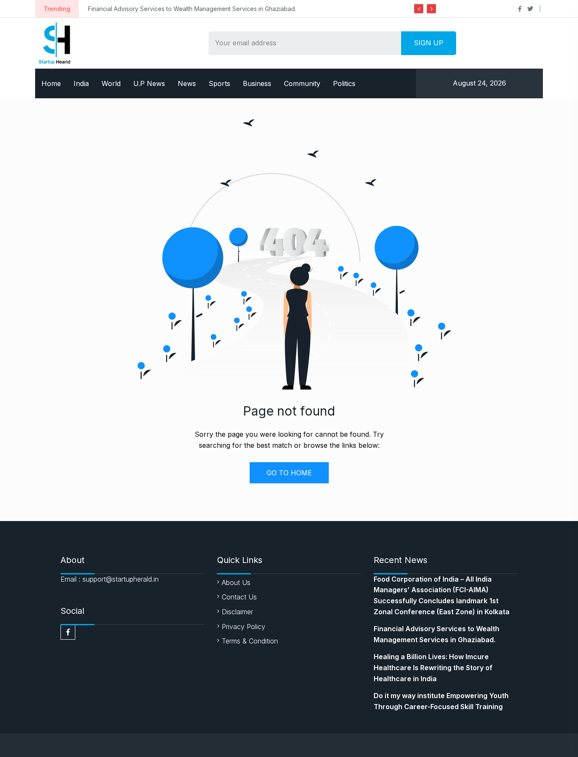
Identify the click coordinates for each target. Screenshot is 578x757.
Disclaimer (237, 611)
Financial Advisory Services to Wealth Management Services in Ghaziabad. (192, 8)
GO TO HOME (289, 473)
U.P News (149, 83)
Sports (219, 83)
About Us (236, 582)
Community (302, 83)
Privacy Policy (243, 626)
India (81, 83)
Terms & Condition (250, 641)
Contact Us (239, 597)
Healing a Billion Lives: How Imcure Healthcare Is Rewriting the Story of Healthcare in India (433, 667)
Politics (344, 83)
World (111, 83)
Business (257, 83)
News (187, 83)
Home (51, 83)
